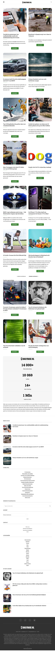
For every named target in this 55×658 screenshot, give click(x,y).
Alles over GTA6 (27, 485)
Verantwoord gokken (27, 530)
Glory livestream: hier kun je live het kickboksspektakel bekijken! (29, 594)
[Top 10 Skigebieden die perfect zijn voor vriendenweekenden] (15, 109)
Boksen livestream (27, 477)
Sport (27, 565)
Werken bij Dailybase (27, 528)
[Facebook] (20, 620)
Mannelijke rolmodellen (27, 473)
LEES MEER (14, 314)
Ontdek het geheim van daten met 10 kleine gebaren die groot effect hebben (39, 124)
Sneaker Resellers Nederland (27, 482)
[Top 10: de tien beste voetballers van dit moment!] (15, 331)
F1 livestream (27, 472)
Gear (27, 545)
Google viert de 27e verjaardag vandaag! (39, 167)
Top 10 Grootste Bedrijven (27, 487)
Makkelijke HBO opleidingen (27, 494)
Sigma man (27, 497)
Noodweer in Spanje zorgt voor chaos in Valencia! (25, 436)
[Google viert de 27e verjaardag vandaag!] (40, 152)
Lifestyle (27, 541)
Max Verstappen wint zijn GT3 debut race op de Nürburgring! (13, 168)
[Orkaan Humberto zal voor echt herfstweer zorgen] (40, 64)
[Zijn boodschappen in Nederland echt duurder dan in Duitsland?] (40, 241)
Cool (28, 560)
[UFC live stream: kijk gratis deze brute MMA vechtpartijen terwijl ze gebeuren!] (7, 587)
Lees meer (14, 48)
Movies (27, 551)
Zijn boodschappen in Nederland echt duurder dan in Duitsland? (39, 256)
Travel (27, 543)
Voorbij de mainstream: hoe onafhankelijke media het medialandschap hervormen (11, 36)
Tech (27, 546)
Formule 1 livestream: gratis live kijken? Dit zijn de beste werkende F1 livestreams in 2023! (14, 308)
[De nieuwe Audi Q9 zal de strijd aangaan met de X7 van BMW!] (15, 64)
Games (27, 555)
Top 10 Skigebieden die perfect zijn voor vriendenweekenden (14, 124)
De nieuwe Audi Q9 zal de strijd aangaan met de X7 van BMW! (14, 80)
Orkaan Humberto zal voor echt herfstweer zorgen (37, 80)
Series (27, 553)
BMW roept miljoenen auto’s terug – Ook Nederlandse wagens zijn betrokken (14, 213)
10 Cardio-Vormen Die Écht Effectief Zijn (14, 255)
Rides (27, 558)
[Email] (34, 620)
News (27, 562)
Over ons (27, 526)
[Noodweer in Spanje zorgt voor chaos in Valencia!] (40, 20)
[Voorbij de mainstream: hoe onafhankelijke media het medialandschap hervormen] (15, 20)
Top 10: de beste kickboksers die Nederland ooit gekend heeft (37, 308)
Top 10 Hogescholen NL (27, 495)
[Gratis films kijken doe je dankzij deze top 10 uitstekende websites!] (7, 609)
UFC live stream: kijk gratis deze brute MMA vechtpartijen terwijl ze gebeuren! (30, 584)
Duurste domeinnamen (27, 490)
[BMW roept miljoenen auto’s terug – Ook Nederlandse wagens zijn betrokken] (15, 197)
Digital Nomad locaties (27, 484)
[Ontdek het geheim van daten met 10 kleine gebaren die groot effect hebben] (40, 109)
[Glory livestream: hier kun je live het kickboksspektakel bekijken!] (7, 598)
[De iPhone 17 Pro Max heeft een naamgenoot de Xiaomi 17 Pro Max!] (40, 197)
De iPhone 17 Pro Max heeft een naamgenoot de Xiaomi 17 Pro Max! (38, 213)
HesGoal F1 (27, 492)
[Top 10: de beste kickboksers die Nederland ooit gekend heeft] (40, 292)
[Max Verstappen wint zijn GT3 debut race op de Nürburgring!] (15, 152)
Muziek (27, 556)
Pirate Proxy (27, 489)
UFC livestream (27, 478)
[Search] (51, 2)
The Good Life (28, 539)
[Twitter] (25, 620)
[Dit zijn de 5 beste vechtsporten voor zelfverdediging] (40, 331)
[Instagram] (30, 620)
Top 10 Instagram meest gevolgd (27, 480)
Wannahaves (27, 548)
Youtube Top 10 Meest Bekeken (27, 475)
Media (27, 550)
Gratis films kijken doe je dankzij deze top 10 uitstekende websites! (29, 605)
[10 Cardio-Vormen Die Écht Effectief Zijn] (15, 241)
